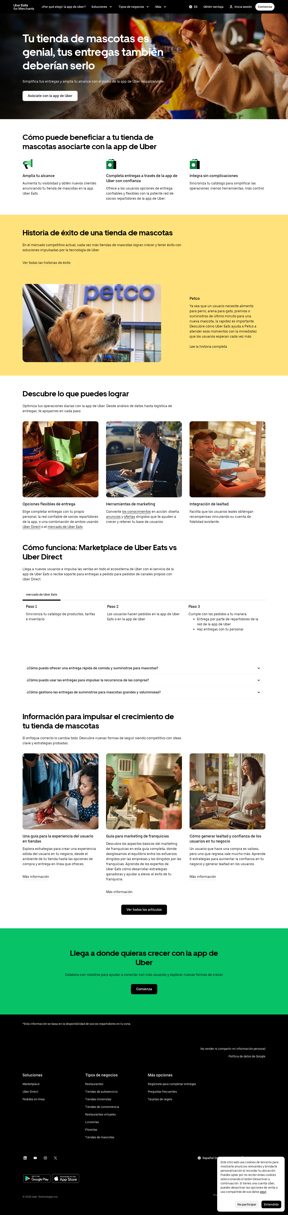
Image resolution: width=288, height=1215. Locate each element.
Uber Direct (31, 527)
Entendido (271, 1204)
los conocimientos (136, 512)
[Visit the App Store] (65, 1179)
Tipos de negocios (131, 6)
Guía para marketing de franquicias (137, 836)
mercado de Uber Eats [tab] (41, 594)
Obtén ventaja (213, 6)
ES (196, 6)
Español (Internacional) (219, 1158)
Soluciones (99, 6)
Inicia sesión (243, 6)
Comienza (265, 6)
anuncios (113, 517)
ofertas (129, 517)
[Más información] (60, 791)
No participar (246, 1204)
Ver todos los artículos (144, 910)
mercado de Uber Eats (65, 527)
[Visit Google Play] (36, 1178)
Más (158, 6)
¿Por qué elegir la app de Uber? (64, 6)
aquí (263, 1191)
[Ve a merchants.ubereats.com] (23, 7)
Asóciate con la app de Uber (50, 96)
